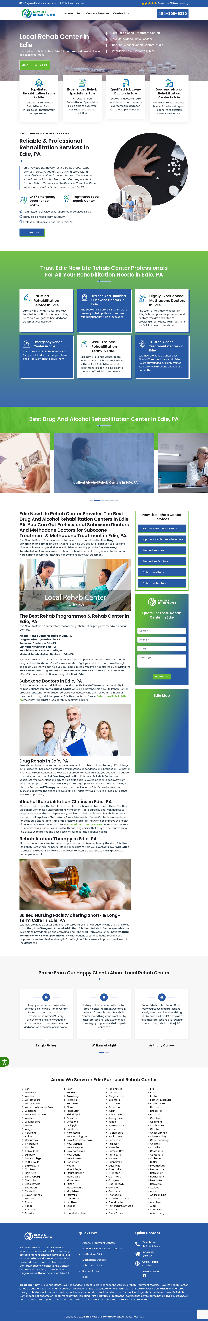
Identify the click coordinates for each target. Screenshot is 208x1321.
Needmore (73, 1162)
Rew (69, 1089)
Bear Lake (156, 1180)
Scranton (30, 1198)
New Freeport (75, 1147)
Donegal (155, 1114)
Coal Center (157, 1125)
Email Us (147, 1265)
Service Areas (90, 1271)
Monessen (73, 1180)
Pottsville (72, 1100)
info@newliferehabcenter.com (39, 3)
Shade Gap (31, 1191)
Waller (29, 1125)
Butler (153, 1162)
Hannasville (115, 1162)
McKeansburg (75, 1187)
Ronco (29, 1206)
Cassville (155, 1147)
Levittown (72, 1202)
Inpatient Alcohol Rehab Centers (163, 539)
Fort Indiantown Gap (120, 1206)
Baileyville (156, 1184)
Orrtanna (72, 1122)
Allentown (156, 1202)
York (27, 1089)
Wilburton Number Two (39, 1107)
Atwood (154, 1187)
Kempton (114, 1107)
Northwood (73, 1129)
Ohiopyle (72, 1125)
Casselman (157, 1151)
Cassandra (156, 1154)
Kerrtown (114, 1103)
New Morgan (74, 1143)
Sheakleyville (32, 1184)
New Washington (77, 1136)
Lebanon (72, 1209)
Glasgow (113, 1180)
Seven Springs (33, 1195)
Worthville (31, 1092)
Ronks (28, 1202)
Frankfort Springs (118, 1198)
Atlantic (155, 1191)
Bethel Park (157, 1176)
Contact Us (121, 13)
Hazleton (113, 1143)
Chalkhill (155, 1143)
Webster (30, 1118)
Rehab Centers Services (92, 13)
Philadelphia (74, 1114)
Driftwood (156, 1107)
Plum (70, 1107)
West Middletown (35, 1114)
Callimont (156, 1158)
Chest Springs (158, 1133)
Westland (30, 1111)
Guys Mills (114, 1165)
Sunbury (30, 1154)
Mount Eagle (74, 1169)
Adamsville (156, 1209)
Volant (29, 1136)
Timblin (29, 1147)
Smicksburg (32, 1165)
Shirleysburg (32, 1176)
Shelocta (30, 1180)
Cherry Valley (158, 1136)
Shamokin (31, 1187)
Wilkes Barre (32, 1103)
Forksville (114, 1209)
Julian (111, 1111)
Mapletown (73, 1191)
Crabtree (155, 1118)
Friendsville (115, 1195)
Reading (71, 1092)
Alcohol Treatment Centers (160, 528)
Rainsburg (73, 1096)
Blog (85, 1276)
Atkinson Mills (158, 1195)
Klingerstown (116, 1096)
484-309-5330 (172, 13)
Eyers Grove (115, 1213)
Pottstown (73, 1103)
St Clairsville (32, 1162)
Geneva (113, 1187)
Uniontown (31, 1140)
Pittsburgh (73, 1111)
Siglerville (30, 1173)
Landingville (115, 1089)
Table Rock (31, 1151)
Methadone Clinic (154, 550)
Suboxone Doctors (154, 583)
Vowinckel (31, 1133)
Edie (152, 1092)
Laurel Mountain (76, 1213)
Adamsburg (157, 1213)
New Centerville (76, 1151)
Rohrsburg (31, 1209)
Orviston (72, 1118)
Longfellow (73, 1198)
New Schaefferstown (79, 1140)
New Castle (73, 1154)
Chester (155, 1129)
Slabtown (30, 1169)
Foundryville (115, 1202)
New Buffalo (74, 1158)
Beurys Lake (157, 1169)
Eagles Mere (157, 1103)
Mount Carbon (75, 1173)
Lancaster (114, 1092)
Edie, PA (147, 1255)
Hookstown (115, 1136)
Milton (70, 1184)
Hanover (113, 1158)
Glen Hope (114, 1176)
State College (33, 1158)
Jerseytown (115, 1118)
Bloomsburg (157, 1165)
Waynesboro (32, 1122)
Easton (154, 1096)
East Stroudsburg (160, 1100)
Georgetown (116, 1184)
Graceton (114, 1173)
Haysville (113, 1147)
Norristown (73, 1133)
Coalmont (156, 1122)
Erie (152, 1089)
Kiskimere (114, 1100)
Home (68, 13)
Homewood (115, 1140)
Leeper (71, 1206)
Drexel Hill (156, 1111)
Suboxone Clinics (153, 572)
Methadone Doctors (155, 561)
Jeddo (112, 1122)
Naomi (70, 1165)
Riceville (30, 1213)
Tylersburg (31, 1143)
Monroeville (74, 1176)
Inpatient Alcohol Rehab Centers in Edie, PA (104, 482)
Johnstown (115, 1114)
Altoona (155, 1198)
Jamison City (116, 1125)
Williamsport (32, 1100)
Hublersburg (115, 1133)
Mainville (72, 1195)
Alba (153, 1206)
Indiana (112, 1129)
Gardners (114, 1191)
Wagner (30, 1129)
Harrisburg (114, 1154)
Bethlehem (156, 1173)
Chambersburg (159, 1140)
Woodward (31, 1096)
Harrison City (116, 1151)
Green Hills (114, 1169)
